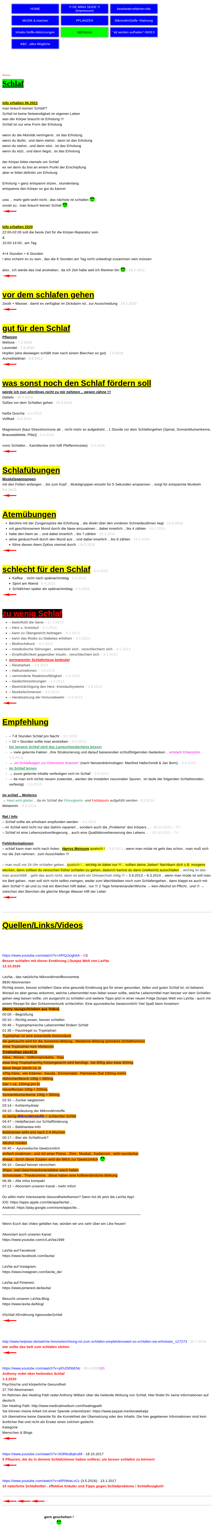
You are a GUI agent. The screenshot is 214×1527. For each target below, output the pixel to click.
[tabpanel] (107, 795)
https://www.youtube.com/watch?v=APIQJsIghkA (41, 955)
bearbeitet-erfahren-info (134, 9)
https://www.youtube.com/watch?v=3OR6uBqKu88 (42, 1454)
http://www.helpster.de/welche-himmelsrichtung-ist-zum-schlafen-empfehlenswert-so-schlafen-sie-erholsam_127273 (94, 1341)
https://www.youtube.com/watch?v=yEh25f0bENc (41, 1368)
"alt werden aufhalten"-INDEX (134, 32)
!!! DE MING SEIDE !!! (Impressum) (84, 8)
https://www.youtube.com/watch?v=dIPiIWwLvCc (41, 1481)
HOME (35, 9)
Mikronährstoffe (31, 1116)
